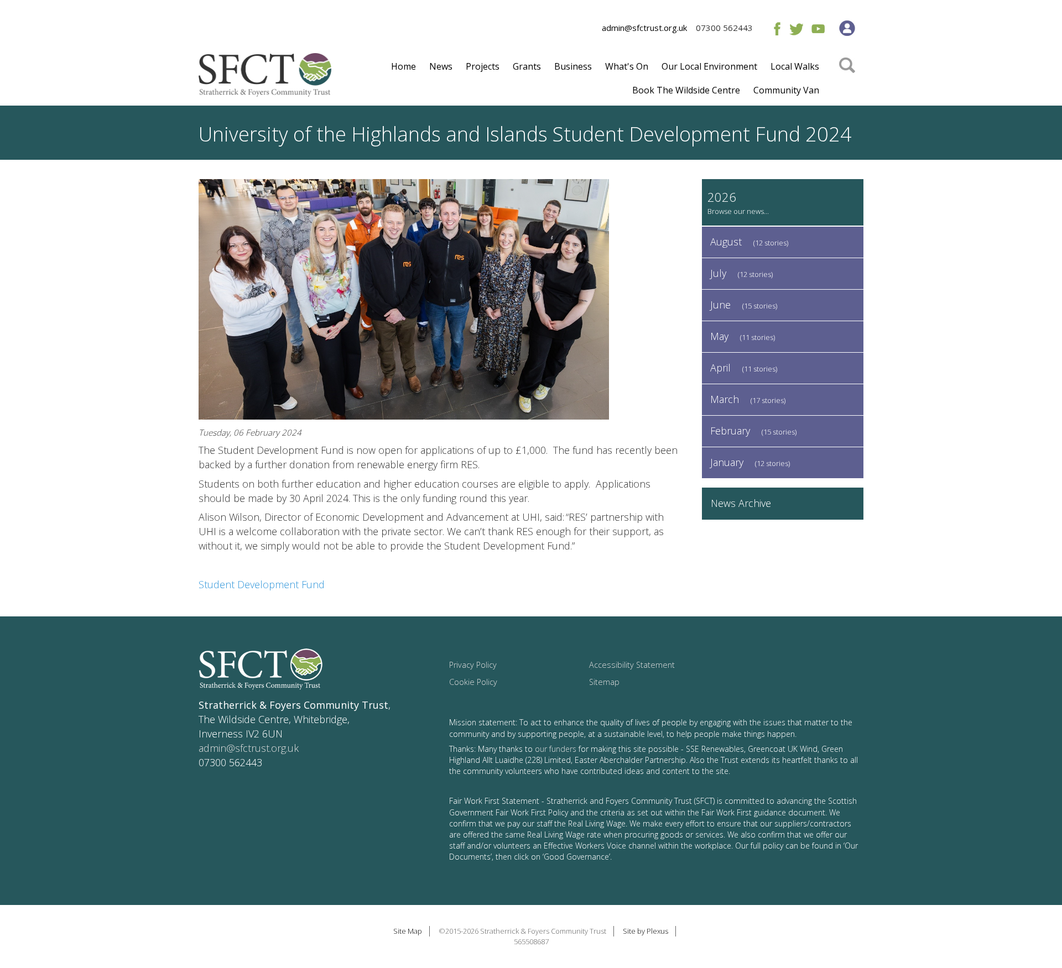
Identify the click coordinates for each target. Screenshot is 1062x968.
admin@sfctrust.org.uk (644, 27)
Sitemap (604, 682)
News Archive (741, 503)
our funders (555, 749)
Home (403, 66)
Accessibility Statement (632, 665)
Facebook (775, 28)
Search (846, 81)
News (440, 66)
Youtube (818, 28)
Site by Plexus (645, 931)
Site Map (407, 931)
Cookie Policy (473, 682)
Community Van (786, 90)
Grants (527, 66)
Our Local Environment (709, 66)
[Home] (265, 79)
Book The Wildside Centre (686, 90)
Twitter (796, 28)
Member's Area (846, 28)
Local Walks (795, 66)
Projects (482, 66)
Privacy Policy (473, 665)
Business (573, 66)
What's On (626, 66)
